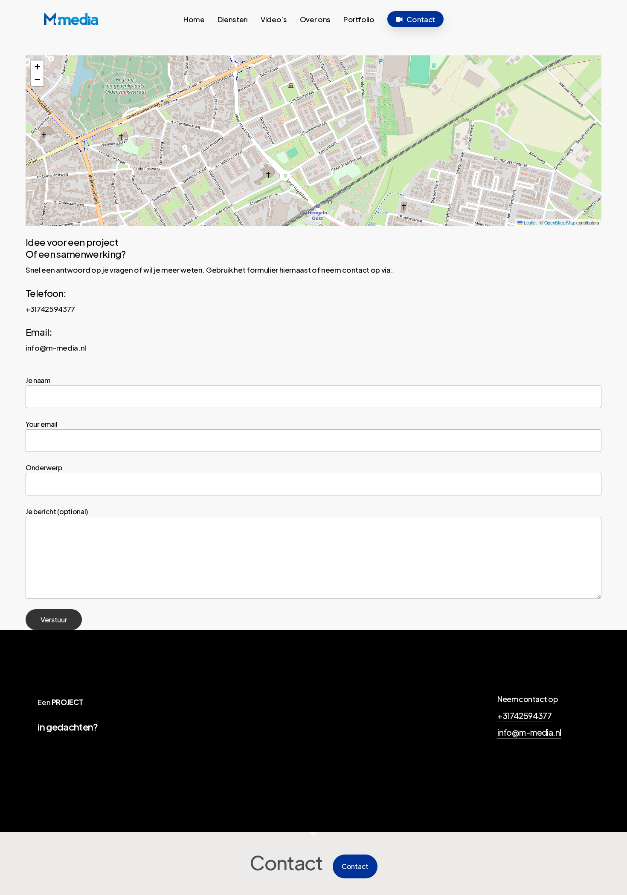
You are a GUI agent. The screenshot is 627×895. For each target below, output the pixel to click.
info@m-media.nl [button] (529, 732)
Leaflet (529, 222)
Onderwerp (44, 467)
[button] (37, 66)
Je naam (38, 380)
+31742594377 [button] (524, 716)
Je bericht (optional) (57, 511)
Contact (355, 866)
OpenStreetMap (559, 222)
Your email (42, 424)
